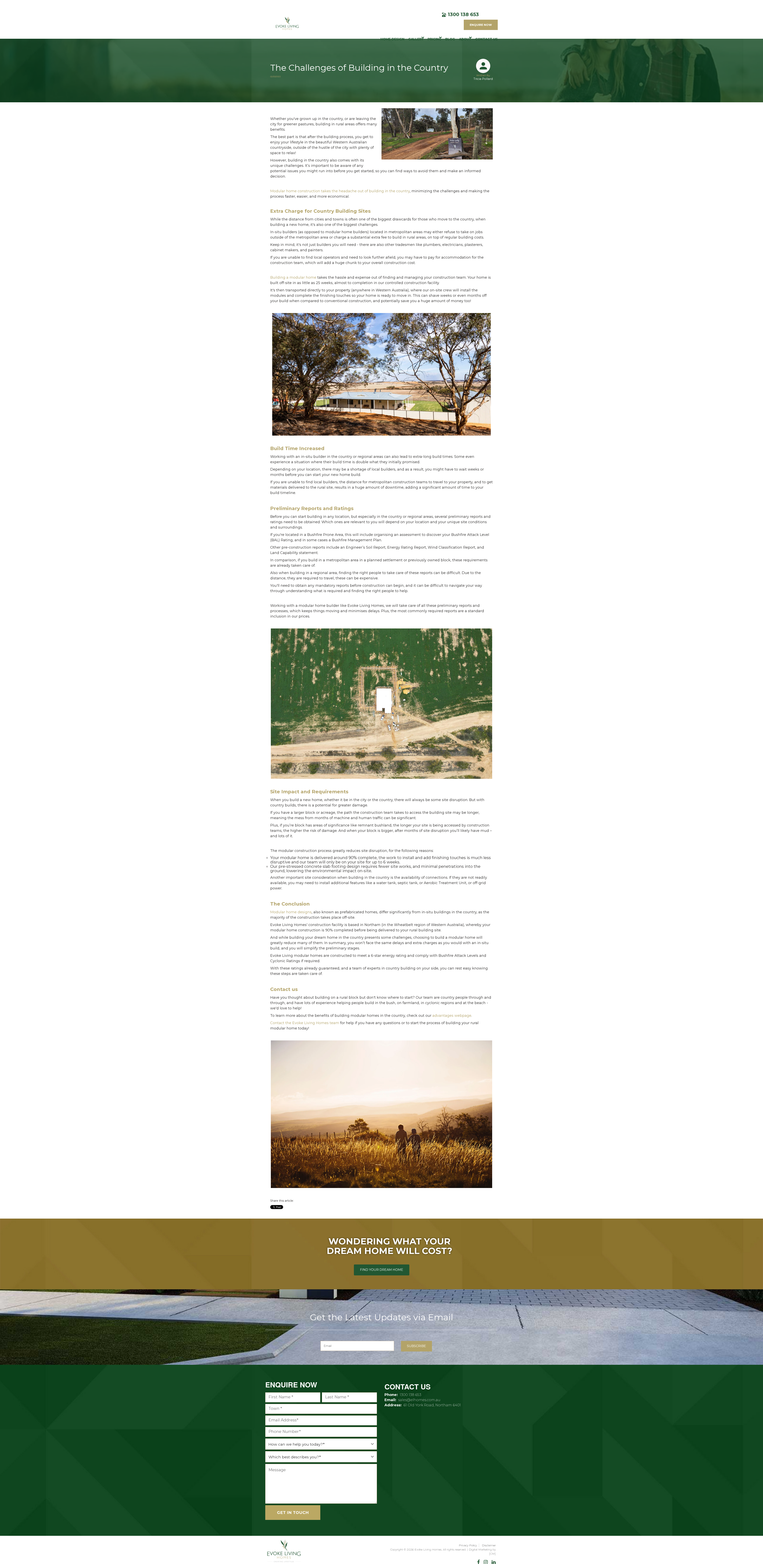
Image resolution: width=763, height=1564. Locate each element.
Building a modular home (293, 277)
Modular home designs (291, 912)
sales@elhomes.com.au (419, 1400)
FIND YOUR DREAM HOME (381, 1270)
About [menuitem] (465, 39)
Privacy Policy (468, 1545)
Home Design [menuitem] (392, 39)
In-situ (276, 232)
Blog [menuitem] (450, 39)
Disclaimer (489, 1545)
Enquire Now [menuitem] (485, 24)
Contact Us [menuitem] (486, 39)
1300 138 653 (463, 14)
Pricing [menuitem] (434, 39)
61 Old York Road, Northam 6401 (432, 1405)
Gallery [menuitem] (416, 39)
